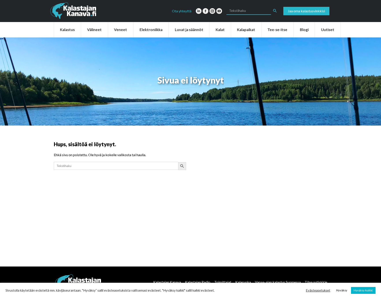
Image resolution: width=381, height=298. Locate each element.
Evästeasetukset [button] (318, 290)
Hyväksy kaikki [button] (363, 290)
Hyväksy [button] (341, 290)
